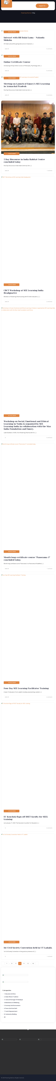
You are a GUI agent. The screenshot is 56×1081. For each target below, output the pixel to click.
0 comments (49, 48)
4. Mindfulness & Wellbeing (11, 1002)
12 (28, 963)
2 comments (49, 95)
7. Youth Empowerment (10, 1011)
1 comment (49, 170)
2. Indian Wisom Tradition (11, 997)
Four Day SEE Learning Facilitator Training (26, 688)
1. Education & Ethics (10, 994)
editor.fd (7, 48)
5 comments (49, 437)
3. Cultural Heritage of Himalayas (13, 999)
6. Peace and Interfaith (10, 1008)
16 (33, 963)
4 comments (49, 828)
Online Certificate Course (17, 62)
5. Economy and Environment (12, 1005)
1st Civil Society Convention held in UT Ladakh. (28, 948)
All (4, 1017)
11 (24, 963)
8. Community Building (10, 1014)
